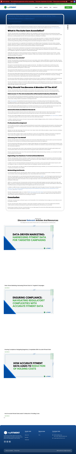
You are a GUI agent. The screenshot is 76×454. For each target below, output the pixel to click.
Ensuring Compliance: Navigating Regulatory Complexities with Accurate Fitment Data (28, 349)
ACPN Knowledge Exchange (22, 188)
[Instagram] (7, 442)
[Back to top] (73, 451)
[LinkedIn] (10, 442)
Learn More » (7, 287)
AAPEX (42, 176)
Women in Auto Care (12, 188)
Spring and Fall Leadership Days (34, 188)
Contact (55, 7)
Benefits (46, 7)
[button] (68, 25)
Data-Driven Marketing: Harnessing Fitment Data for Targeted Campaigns (24, 285)
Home (36, 7)
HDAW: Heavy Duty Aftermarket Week (35, 192)
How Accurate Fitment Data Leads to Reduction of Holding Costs (22, 413)
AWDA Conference (18, 189)
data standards (13, 101)
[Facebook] (5, 442)
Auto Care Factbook (54, 115)
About (40, 7)
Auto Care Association (55, 27)
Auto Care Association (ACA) (15, 21)
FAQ (50, 7)
